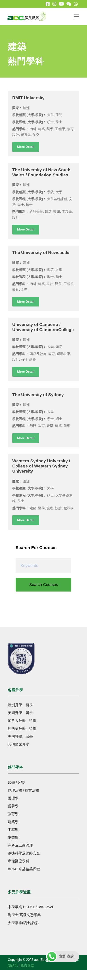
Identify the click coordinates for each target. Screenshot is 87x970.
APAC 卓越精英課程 (24, 869)
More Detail (25, 146)
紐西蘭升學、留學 (22, 729)
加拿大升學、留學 (22, 721)
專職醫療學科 (18, 861)
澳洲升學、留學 (20, 705)
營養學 (13, 806)
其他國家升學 (18, 744)
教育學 (13, 814)
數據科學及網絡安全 (24, 853)
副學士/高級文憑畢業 (24, 915)
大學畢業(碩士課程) (23, 923)
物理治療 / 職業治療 (23, 790)
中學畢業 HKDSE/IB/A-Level (30, 907)
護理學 (13, 798)
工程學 (13, 830)
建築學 (13, 822)
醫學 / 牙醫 (16, 782)
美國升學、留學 (20, 736)
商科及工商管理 (20, 845)
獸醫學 (13, 837)
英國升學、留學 (20, 713)
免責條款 (27, 965)
